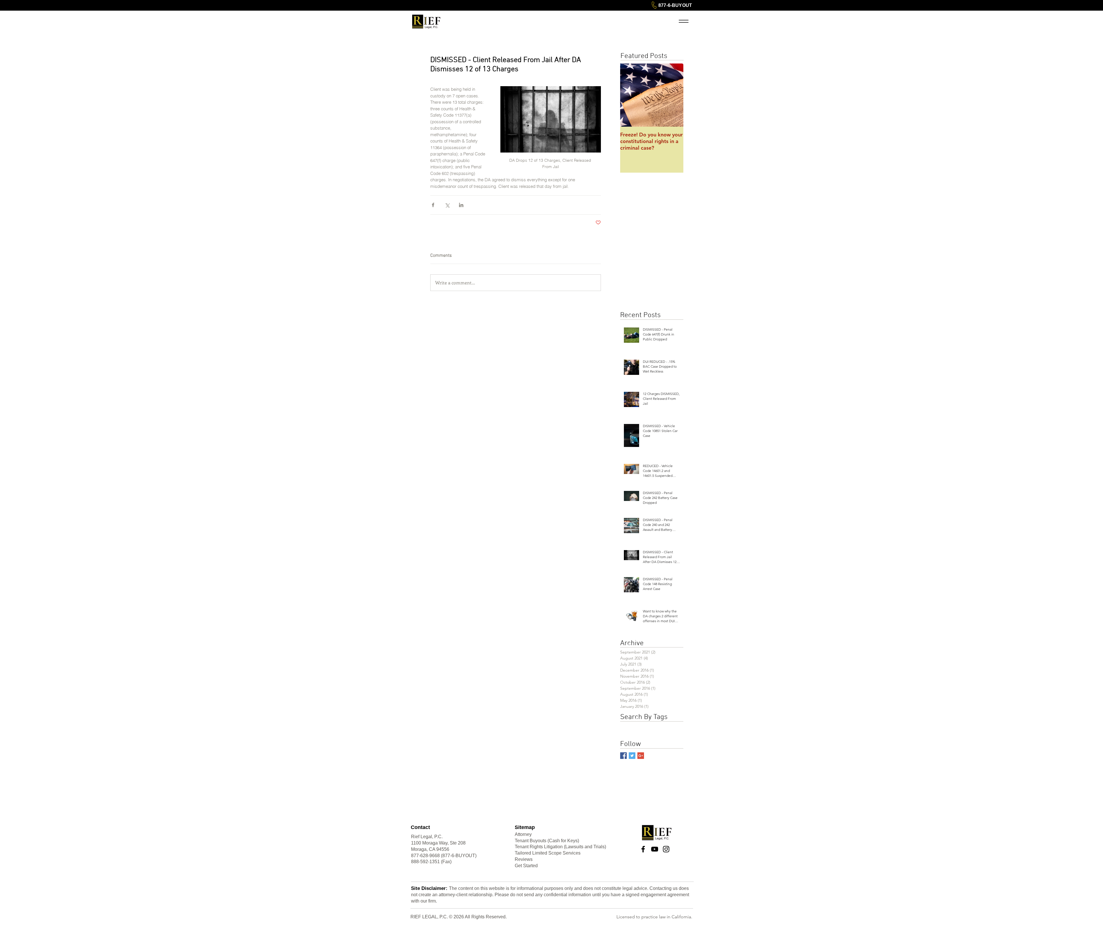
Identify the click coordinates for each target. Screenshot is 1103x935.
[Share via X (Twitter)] (447, 205)
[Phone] (654, 5)
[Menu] (683, 21)
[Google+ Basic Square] (640, 755)
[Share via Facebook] (433, 205)
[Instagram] (666, 849)
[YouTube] (654, 849)
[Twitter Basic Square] (632, 755)
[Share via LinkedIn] (461, 205)
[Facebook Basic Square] (623, 755)
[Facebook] (643, 849)
